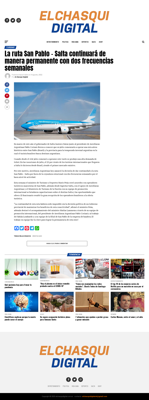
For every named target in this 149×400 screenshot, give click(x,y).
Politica (65, 42)
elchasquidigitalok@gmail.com (94, 396)
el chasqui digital (21, 77)
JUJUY (101, 42)
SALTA (94, 42)
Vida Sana (75, 42)
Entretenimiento (53, 42)
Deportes (85, 42)
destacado (37, 236)
